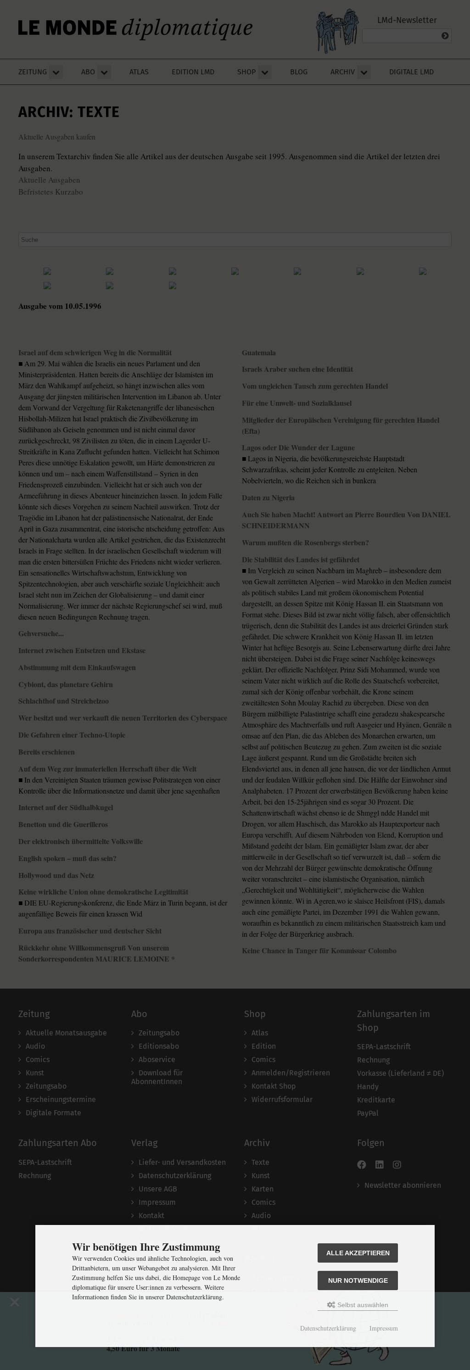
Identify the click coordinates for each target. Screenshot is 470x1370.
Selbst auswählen (362, 1304)
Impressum (383, 1328)
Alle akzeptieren (358, 1253)
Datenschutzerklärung (328, 1328)
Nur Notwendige (358, 1280)
